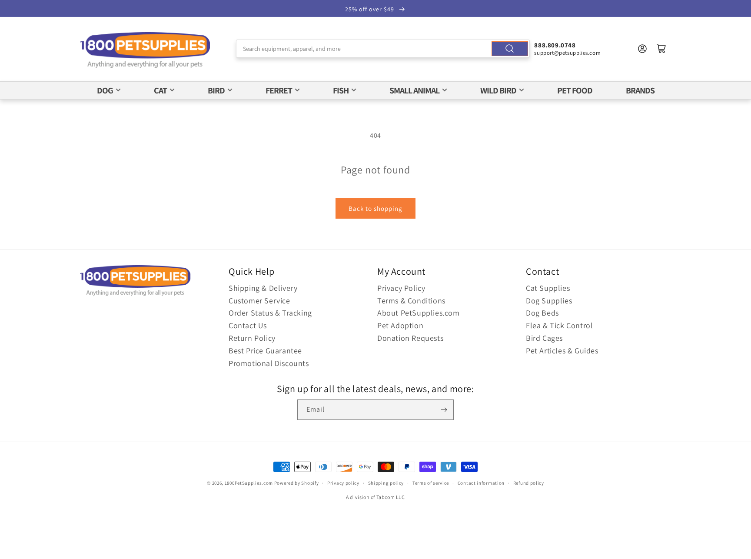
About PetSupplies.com (418, 313)
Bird (216, 90)
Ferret (279, 90)
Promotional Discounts (269, 363)
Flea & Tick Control (559, 325)
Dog (105, 90)
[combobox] (383, 49)
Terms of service (430, 483)
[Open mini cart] (661, 48)
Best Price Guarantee (265, 351)
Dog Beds (542, 313)
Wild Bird (498, 90)
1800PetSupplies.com (249, 483)
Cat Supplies (548, 288)
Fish (341, 90)
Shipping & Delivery (263, 288)
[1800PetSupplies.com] (145, 50)
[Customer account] (642, 48)
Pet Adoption (400, 325)
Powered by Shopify (296, 483)
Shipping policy (386, 483)
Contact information (481, 483)
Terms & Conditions (411, 301)
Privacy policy (343, 483)
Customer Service (259, 301)
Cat (160, 90)
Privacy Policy (401, 288)
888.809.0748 (554, 45)
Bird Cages (544, 338)
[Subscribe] (443, 409)
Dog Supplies (549, 301)
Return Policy (252, 338)
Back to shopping (375, 208)
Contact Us (248, 325)
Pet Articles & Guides (562, 351)
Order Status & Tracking (270, 313)
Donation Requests (410, 338)
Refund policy (528, 483)
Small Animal (414, 90)
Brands (640, 90)
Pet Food (574, 90)
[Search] (510, 48)
